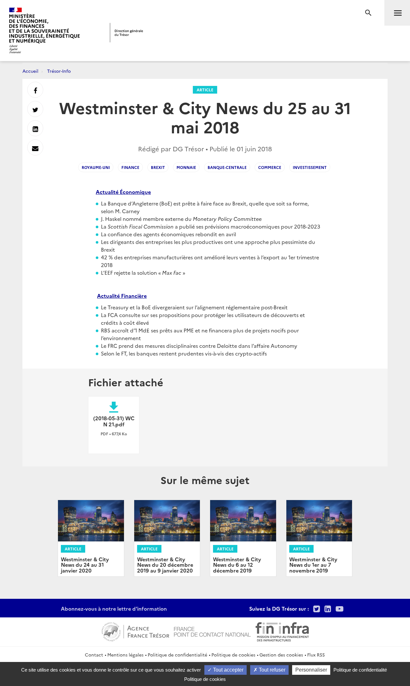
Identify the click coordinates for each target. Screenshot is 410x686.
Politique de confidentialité (177, 654)
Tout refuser (271, 670)
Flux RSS (316, 654)
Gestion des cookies (281, 654)
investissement (310, 167)
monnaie (186, 167)
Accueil (30, 71)
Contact (94, 654)
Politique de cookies (233, 654)
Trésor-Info (59, 71)
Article (205, 89)
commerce (269, 167)
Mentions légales (125, 654)
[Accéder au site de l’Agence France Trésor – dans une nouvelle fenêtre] (135, 630)
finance (130, 167)
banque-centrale (227, 167)
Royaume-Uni (96, 167)
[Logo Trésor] (126, 32)
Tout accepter (227, 670)
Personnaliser (311, 670)
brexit (158, 167)
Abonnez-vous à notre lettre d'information (114, 608)
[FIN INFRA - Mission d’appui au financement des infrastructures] (282, 630)
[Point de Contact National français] (212, 630)
